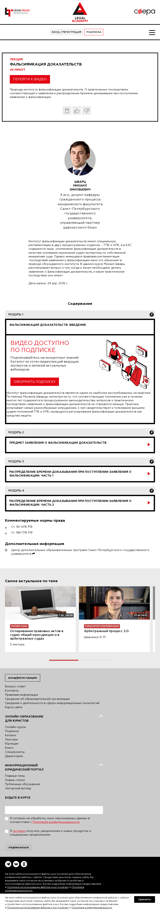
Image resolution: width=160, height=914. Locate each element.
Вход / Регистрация (66, 32)
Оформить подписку (35, 382)
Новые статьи (15, 780)
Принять (144, 899)
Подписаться (19, 847)
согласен (19, 831)
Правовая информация (21, 694)
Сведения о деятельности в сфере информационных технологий (52, 703)
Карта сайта (13, 707)
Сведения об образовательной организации (37, 699)
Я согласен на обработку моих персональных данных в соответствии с (50, 820)
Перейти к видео (30, 79)
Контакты (12, 690)
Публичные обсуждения (22, 784)
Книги (9, 747)
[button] (63, 660)
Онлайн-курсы (15, 727)
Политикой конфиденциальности (56, 822)
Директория (14, 756)
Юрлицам (11, 743)
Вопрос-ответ (15, 686)
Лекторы (11, 739)
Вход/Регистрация (22, 677)
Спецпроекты (15, 752)
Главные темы (15, 775)
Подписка (93, 32)
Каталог (11, 735)
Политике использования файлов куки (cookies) (38, 887)
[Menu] (152, 32)
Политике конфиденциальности (92, 908)
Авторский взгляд (18, 788)
